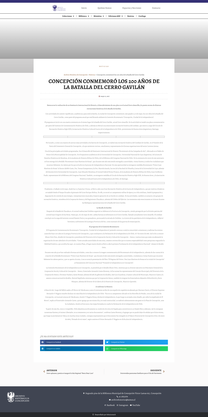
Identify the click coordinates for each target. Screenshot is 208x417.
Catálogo (142, 16)
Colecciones (67, 16)
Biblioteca (83, 16)
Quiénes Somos (104, 7)
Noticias (130, 16)
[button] (71, 342)
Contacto (156, 7)
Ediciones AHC (114, 16)
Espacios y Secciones (131, 7)
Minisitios (98, 16)
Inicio (84, 7)
